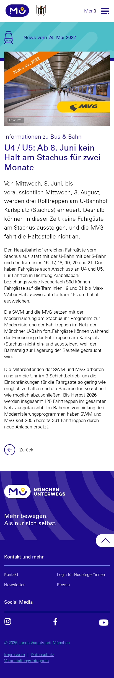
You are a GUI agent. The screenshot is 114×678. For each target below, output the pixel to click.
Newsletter (14, 584)
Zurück (10, 449)
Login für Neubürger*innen (81, 574)
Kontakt (11, 574)
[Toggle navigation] (105, 10)
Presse (63, 584)
